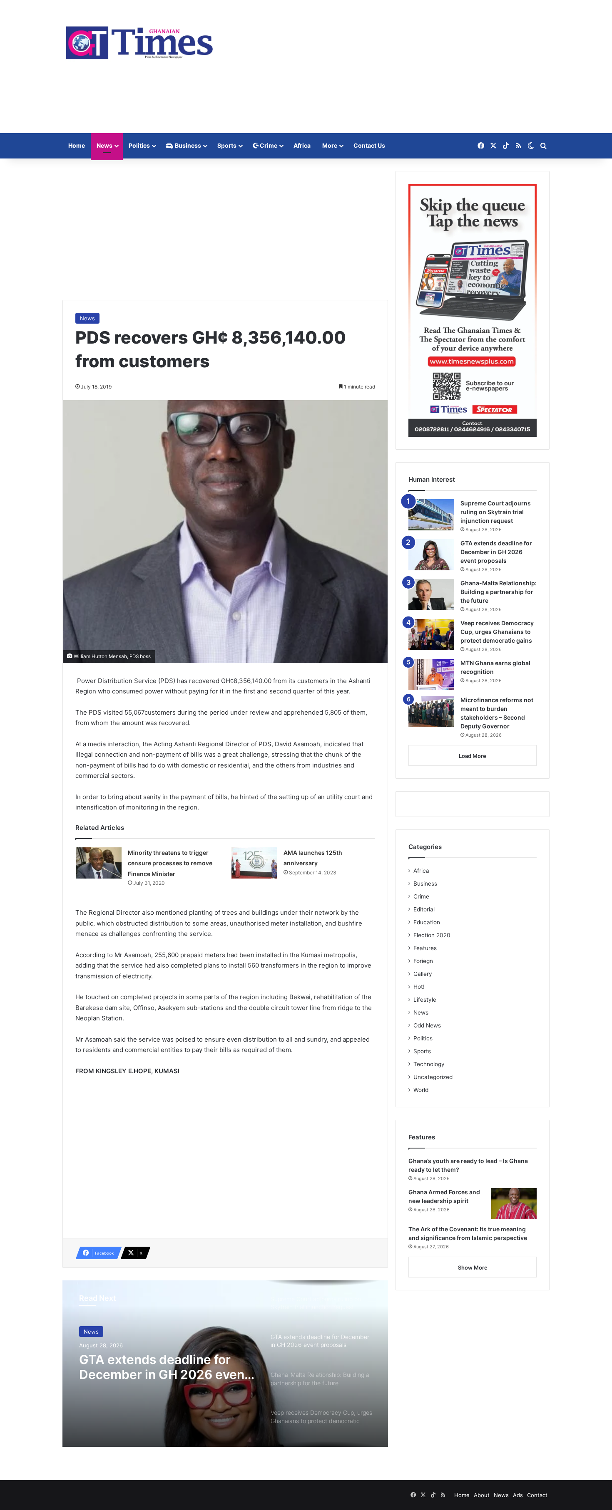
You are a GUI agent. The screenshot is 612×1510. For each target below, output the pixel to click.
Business (187, 145)
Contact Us (369, 145)
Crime (268, 145)
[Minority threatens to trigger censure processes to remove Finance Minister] (99, 863)
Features (425, 948)
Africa (302, 145)
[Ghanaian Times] (139, 40)
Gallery (422, 973)
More (329, 145)
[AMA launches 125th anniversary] (254, 863)
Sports (226, 145)
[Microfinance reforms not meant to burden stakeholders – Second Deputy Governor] (431, 711)
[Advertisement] (389, 66)
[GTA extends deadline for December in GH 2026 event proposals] (431, 554)
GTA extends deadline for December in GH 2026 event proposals (164, 1367)
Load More (472, 756)
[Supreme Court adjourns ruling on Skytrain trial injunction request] (431, 514)
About (482, 1495)
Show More (473, 1267)
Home (76, 145)
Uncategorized (433, 1077)
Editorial (424, 909)
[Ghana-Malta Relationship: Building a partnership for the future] (431, 594)
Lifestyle (424, 999)
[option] (225, 1363)
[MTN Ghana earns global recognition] (431, 674)
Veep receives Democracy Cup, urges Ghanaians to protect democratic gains (497, 631)
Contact (537, 1495)
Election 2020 (431, 935)
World (420, 1090)
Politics (139, 145)
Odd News (427, 1025)
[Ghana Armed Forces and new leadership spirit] (514, 1203)
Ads (518, 1495)
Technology (429, 1064)
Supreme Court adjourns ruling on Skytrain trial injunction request (495, 512)
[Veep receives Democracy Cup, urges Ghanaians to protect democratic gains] (431, 634)
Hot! (419, 986)
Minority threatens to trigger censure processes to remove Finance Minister (170, 863)
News (104, 145)
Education (426, 922)
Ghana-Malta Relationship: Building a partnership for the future (498, 591)
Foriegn (423, 961)
